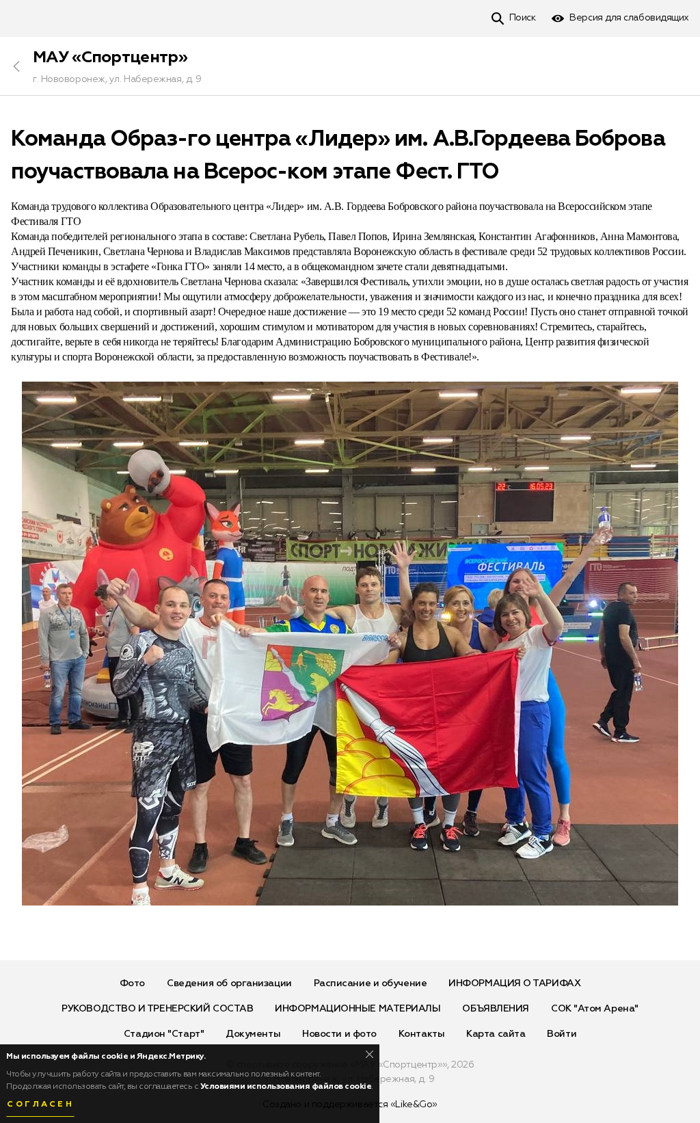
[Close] (369, 1054)
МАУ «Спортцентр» (110, 57)
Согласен (40, 1104)
